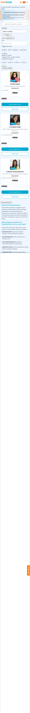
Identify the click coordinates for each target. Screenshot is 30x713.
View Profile (15, 109)
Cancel (4, 68)
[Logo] (6, 2)
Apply (10, 68)
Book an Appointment (15, 104)
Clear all (8, 38)
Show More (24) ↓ (6, 202)
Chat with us (28, 570)
